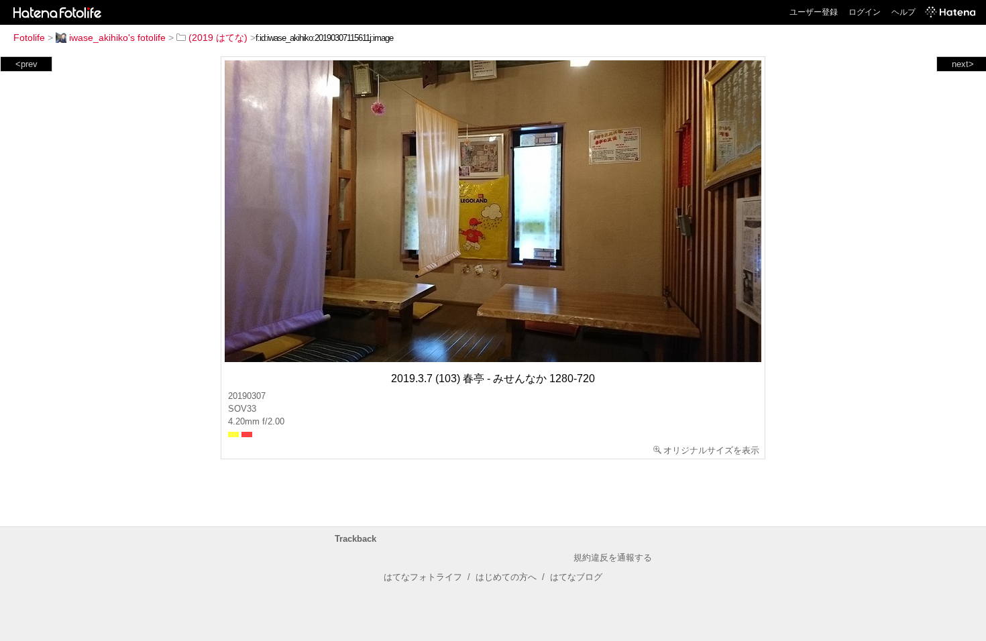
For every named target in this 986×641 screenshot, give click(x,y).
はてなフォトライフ (423, 577)
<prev (26, 64)
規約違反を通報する (612, 557)
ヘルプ (903, 12)
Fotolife (29, 37)
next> (963, 64)
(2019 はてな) (218, 37)
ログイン (864, 12)
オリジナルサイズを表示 (711, 450)
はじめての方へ (506, 577)
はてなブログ (576, 577)
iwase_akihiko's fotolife (117, 37)
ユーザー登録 (813, 12)
